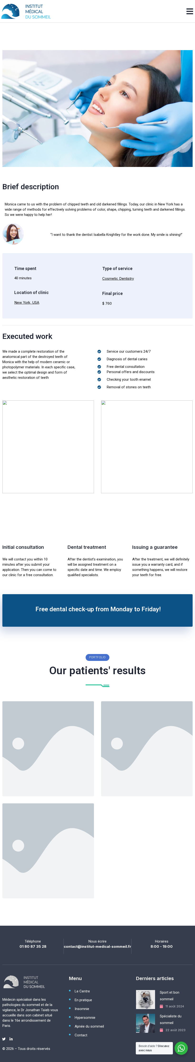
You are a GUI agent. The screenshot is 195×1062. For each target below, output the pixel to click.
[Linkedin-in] (11, 1039)
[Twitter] (3, 1039)
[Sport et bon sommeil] (146, 999)
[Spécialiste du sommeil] (146, 1023)
